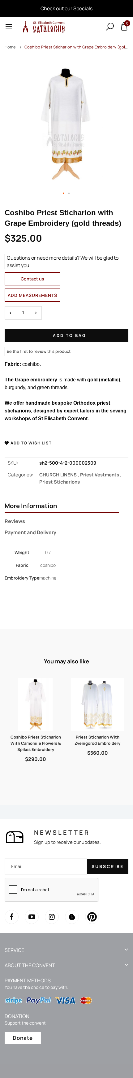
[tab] (62, 506)
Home (10, 47)
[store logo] (42, 26)
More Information (31, 506)
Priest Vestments (101, 474)
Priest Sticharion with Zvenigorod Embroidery (37, 740)
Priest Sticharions (59, 482)
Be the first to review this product (39, 351)
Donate (23, 1037)
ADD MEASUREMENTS (32, 295)
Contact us (32, 279)
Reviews (15, 521)
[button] (63, 193)
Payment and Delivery (30, 532)
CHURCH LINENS (59, 474)
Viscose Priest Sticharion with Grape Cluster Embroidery (99, 743)
